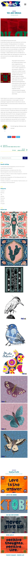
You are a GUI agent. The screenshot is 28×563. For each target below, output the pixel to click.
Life (1, 194)
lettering (12, 15)
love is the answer (11, 495)
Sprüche (16, 15)
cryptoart (3, 190)
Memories (3, 198)
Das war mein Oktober (12, 515)
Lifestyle (2, 196)
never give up (10, 535)
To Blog (14, 150)
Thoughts (3, 203)
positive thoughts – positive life (15, 555)
